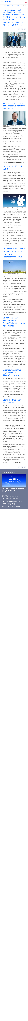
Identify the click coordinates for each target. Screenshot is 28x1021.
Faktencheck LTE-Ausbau (8, 503)
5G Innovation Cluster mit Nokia (10, 498)
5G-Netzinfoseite (13, 488)
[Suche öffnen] (21, 2)
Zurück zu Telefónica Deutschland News (11, 6)
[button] (19, 29)
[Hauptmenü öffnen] (2, 2)
